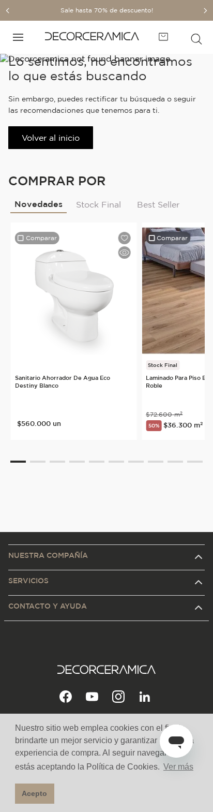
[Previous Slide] (7, 11)
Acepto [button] (34, 793)
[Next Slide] (205, 11)
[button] (196, 37)
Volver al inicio (51, 137)
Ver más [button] (178, 766)
